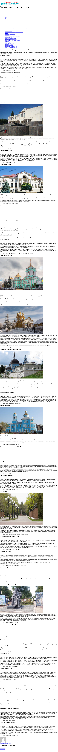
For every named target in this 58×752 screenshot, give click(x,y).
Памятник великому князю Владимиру (12, 18)
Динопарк (7, 41)
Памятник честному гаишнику (11, 24)
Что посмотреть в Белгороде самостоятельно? (11, 16)
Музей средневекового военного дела (12, 36)
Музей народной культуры (10, 23)
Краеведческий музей (9, 20)
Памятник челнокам (9, 45)
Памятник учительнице (9, 44)
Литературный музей (9, 22)
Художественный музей (9, 21)
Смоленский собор (8, 31)
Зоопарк (6, 33)
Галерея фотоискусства (9, 43)
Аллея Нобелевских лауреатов (11, 47)
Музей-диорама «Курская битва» (11, 19)
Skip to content (3, 0)
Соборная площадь (8, 17)
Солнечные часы (8, 25)
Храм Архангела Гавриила (10, 30)
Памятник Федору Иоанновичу (11, 39)
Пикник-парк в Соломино (10, 34)
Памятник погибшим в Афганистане (12, 46)
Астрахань (2, 748)
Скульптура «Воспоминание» (10, 38)
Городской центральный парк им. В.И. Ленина (14, 32)
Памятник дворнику (9, 37)
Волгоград (2, 749)
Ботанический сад (8, 42)
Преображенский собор (9, 26)
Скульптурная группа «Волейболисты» (12, 40)
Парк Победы (7, 35)
